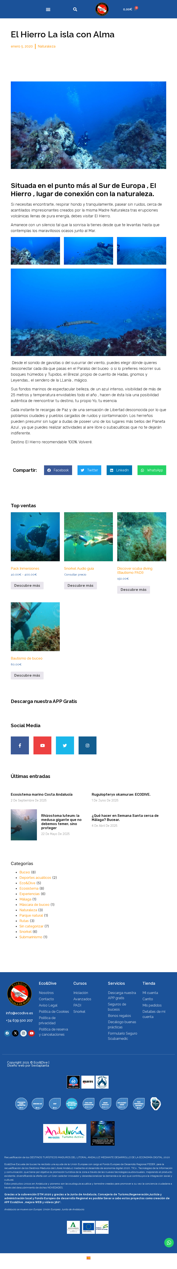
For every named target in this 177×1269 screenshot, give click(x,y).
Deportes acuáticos (35, 878)
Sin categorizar (31, 926)
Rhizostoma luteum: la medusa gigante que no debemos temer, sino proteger (61, 822)
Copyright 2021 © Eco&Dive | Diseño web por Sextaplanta (28, 1064)
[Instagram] (88, 745)
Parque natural (31, 915)
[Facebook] (7, 1033)
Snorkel (25, 932)
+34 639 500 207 (19, 1020)
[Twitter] (65, 745)
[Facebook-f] (20, 745)
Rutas (24, 921)
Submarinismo (30, 937)
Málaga (25, 899)
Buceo (24, 872)
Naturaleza (46, 46)
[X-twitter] (15, 1033)
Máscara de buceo (34, 905)
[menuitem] (88, 1258)
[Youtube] (42, 745)
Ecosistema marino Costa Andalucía (42, 794)
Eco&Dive (27, 883)
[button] (48, 9)
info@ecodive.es (19, 1013)
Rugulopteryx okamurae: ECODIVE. (121, 794)
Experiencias (29, 894)
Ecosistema (28, 888)
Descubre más (27, 586)
